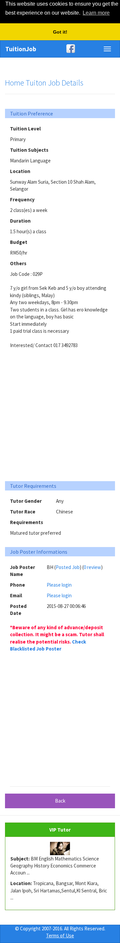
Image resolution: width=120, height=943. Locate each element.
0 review (92, 567)
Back (60, 801)
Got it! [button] (60, 32)
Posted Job (68, 567)
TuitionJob (20, 49)
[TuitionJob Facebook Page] (60, 49)
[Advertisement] (60, 412)
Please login (59, 585)
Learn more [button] (96, 13)
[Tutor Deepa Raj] (60, 848)
